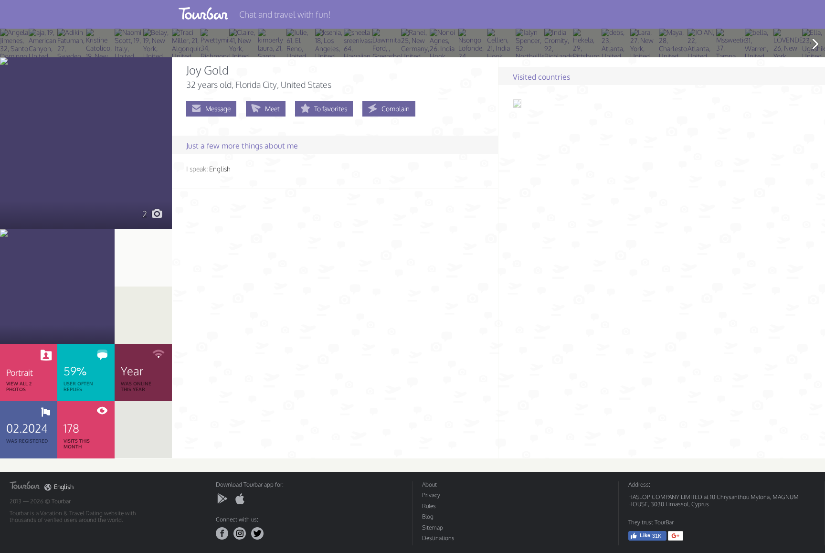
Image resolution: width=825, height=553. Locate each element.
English (64, 486)
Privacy (431, 495)
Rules (429, 506)
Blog (428, 516)
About (429, 484)
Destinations (438, 538)
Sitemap (432, 527)
